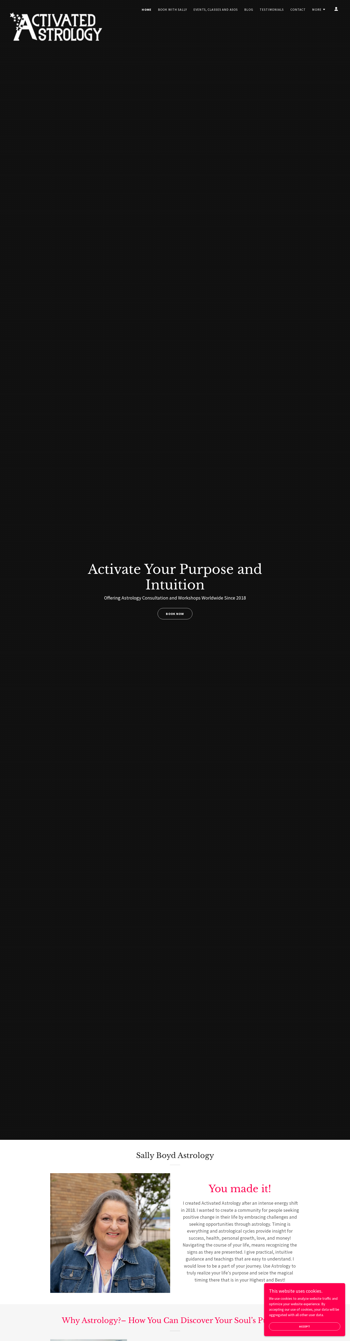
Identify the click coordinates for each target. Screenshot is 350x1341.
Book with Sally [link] (172, 9)
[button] (319, 9)
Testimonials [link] (272, 9)
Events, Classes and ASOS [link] (215, 9)
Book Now (175, 614)
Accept (304, 1326)
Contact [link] (298, 9)
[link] (56, 8)
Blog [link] (248, 9)
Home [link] (147, 9)
